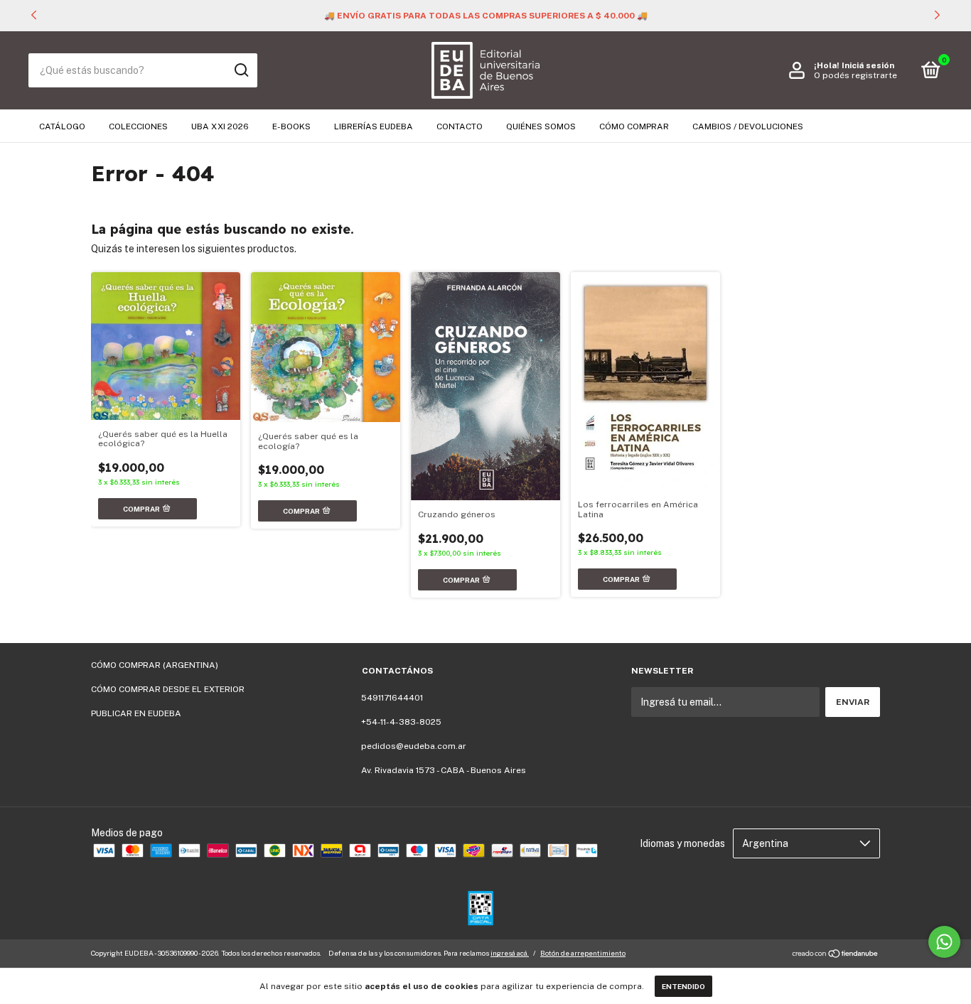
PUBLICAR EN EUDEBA (136, 713)
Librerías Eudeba (373, 126)
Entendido (683, 986)
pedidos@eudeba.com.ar (413, 746)
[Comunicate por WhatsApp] (944, 942)
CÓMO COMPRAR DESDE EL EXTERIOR (168, 689)
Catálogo (62, 126)
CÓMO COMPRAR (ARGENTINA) (154, 665)
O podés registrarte (855, 75)
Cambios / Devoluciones (747, 126)
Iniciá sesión (868, 65)
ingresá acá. (509, 953)
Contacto (459, 126)
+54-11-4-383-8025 (401, 722)
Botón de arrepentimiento (583, 953)
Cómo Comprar (634, 126)
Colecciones (138, 126)
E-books (291, 126)
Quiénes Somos (541, 126)
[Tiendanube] (835, 955)
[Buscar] (240, 70)
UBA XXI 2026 (220, 126)
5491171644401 (392, 698)
